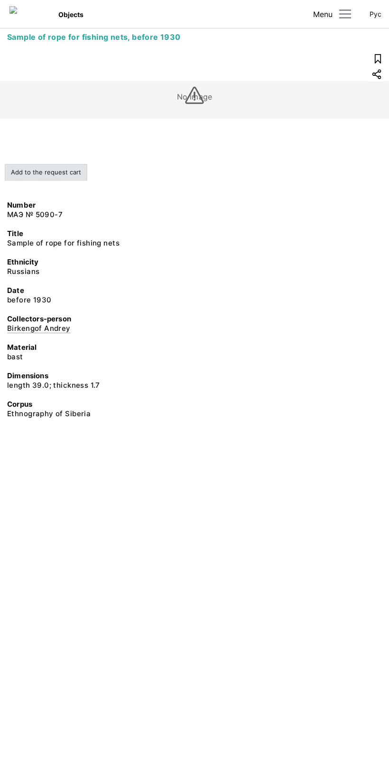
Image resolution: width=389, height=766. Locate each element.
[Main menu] (345, 14)
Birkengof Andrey (39, 328)
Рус (375, 14)
